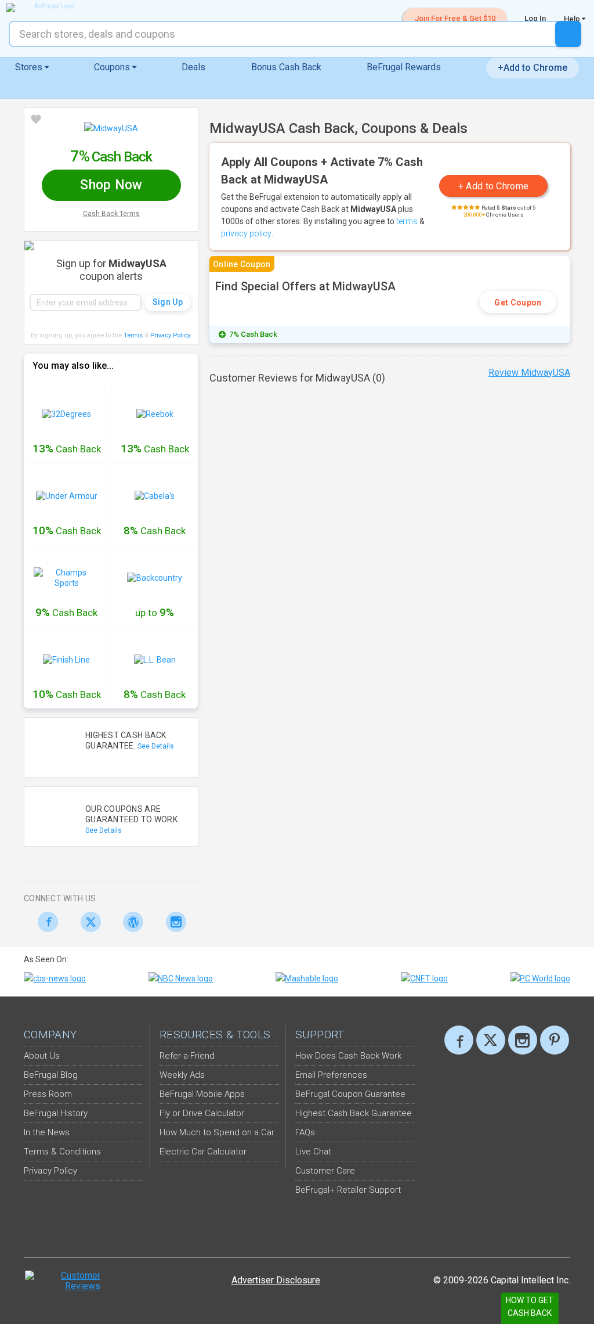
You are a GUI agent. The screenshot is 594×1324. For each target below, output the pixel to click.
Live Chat (313, 1151)
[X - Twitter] (88, 922)
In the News (47, 1132)
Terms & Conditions (62, 1151)
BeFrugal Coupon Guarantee (350, 1094)
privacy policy (246, 233)
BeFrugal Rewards (404, 67)
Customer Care (325, 1170)
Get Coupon (517, 302)
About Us (42, 1055)
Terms (133, 335)
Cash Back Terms (111, 214)
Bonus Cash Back (286, 67)
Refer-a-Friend (187, 1055)
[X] (490, 1040)
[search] (568, 34)
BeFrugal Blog (51, 1075)
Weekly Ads (182, 1075)
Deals (193, 67)
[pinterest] (554, 1040)
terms (407, 221)
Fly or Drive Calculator (202, 1113)
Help (573, 19)
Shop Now (111, 185)
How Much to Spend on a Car (217, 1132)
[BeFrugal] (49, 7)
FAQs (305, 1132)
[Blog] (130, 922)
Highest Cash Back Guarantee (353, 1113)
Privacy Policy (170, 335)
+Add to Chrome (532, 67)
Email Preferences (331, 1075)
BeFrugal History (56, 1113)
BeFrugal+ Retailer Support (348, 1190)
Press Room (48, 1094)
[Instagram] (173, 922)
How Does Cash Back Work (348, 1055)
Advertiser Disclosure (275, 1280)
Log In (535, 18)
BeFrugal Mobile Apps (202, 1094)
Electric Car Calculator (203, 1151)
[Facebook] (45, 922)
